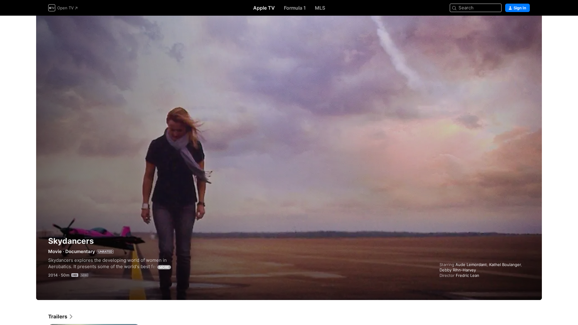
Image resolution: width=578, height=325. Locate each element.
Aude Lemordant (471, 264)
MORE (164, 267)
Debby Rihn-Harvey (458, 270)
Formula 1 (295, 8)
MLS (320, 8)
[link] (60, 316)
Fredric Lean (467, 275)
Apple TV (264, 8)
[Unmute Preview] (525, 27)
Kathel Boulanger (505, 264)
